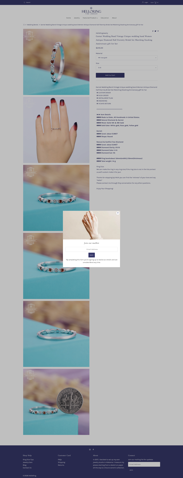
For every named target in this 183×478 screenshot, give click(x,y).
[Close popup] (118, 213)
